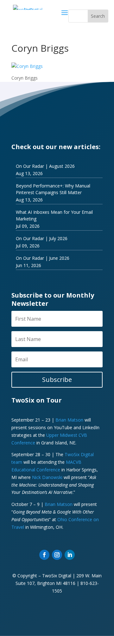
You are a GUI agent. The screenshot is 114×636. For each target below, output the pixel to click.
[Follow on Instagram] (57, 555)
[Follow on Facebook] (44, 555)
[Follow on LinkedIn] (70, 555)
